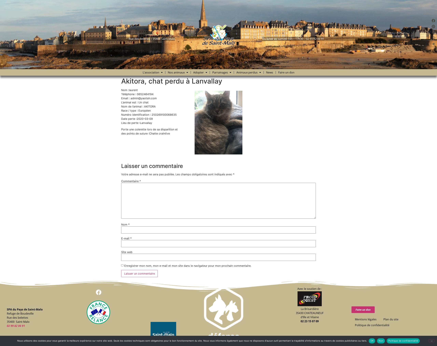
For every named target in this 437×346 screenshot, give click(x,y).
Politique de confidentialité (372, 325)
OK (372, 340)
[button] (98, 292)
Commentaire (131, 181)
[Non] (431, 340)
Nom (125, 224)
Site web (126, 252)
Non (381, 340)
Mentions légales (366, 319)
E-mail (126, 238)
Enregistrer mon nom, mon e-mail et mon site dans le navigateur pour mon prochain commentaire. (187, 265)
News (269, 72)
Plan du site (390, 319)
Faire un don (286, 72)
